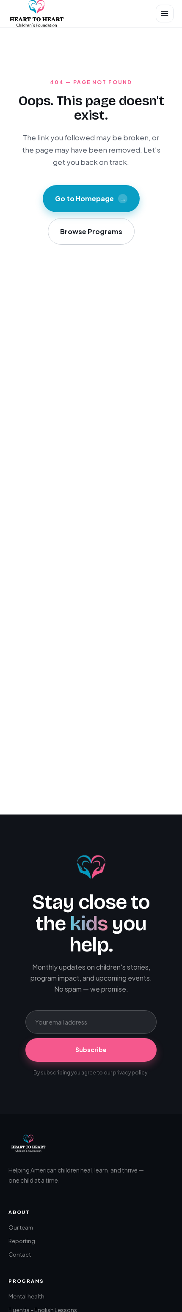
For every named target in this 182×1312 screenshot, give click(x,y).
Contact (19, 1254)
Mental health (26, 1296)
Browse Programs (91, 231)
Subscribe (91, 1049)
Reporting (21, 1241)
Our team (20, 1227)
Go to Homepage (90, 198)
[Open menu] (165, 13)
